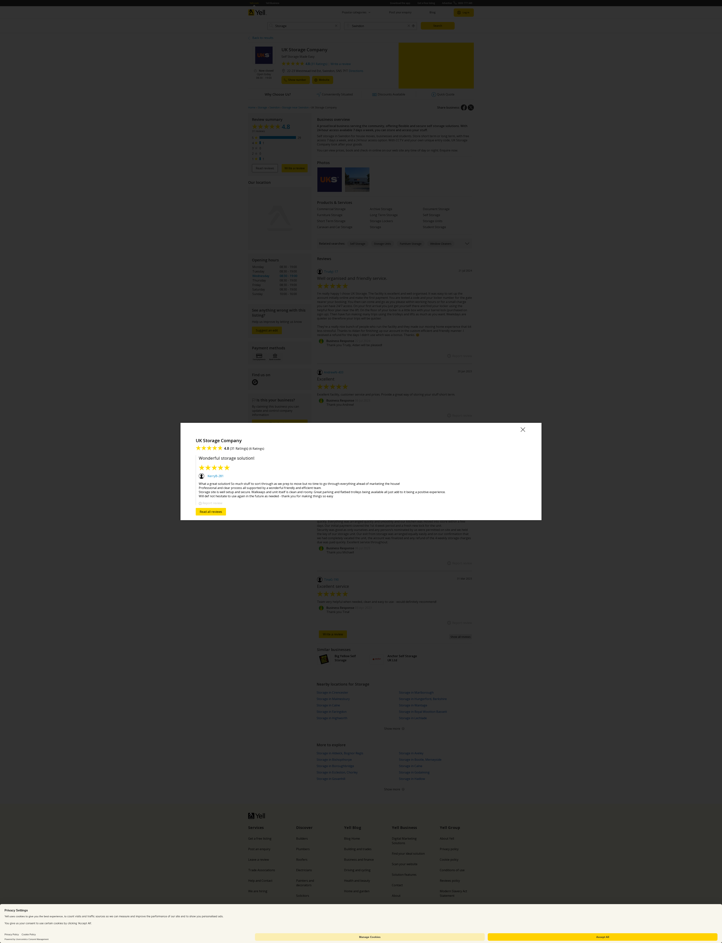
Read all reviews (211, 512)
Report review (212, 503)
